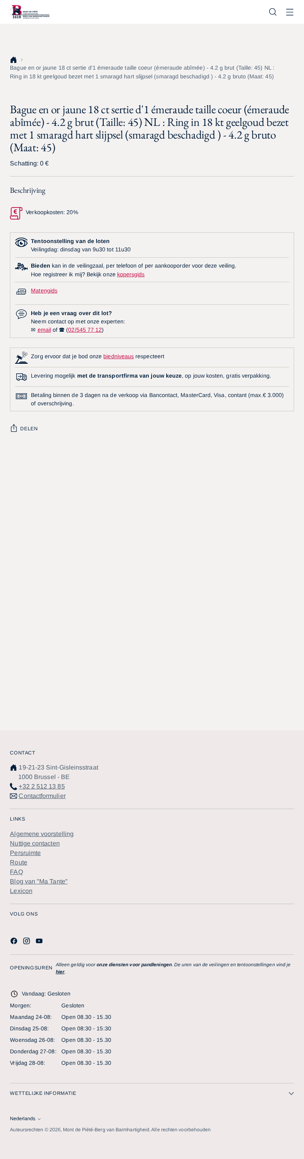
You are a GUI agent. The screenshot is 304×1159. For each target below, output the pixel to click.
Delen (29, 428)
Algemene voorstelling (42, 833)
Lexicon (21, 890)
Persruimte (25, 852)
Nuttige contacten (34, 843)
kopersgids (131, 274)
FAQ (16, 871)
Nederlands (22, 1118)
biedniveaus (118, 356)
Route (18, 862)
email (44, 330)
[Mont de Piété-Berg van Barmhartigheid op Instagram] (27, 942)
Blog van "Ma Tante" (39, 881)
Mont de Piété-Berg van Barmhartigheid (106, 1129)
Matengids (44, 290)
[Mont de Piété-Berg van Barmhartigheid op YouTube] (40, 942)
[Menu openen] (290, 12)
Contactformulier (42, 795)
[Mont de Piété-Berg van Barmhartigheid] (29, 12)
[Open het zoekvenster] (273, 12)
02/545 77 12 (85, 330)
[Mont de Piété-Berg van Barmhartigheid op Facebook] (14, 942)
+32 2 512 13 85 (42, 786)
